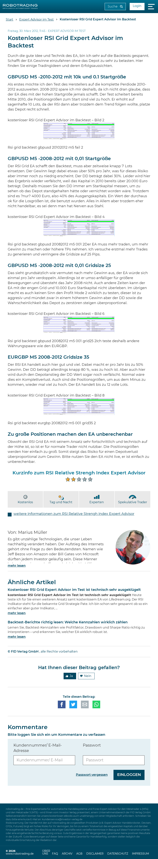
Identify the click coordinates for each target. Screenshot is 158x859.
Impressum (140, 853)
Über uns (46, 852)
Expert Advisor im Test (36, 19)
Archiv (67, 853)
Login (137, 5)
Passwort (92, 745)
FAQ (55, 853)
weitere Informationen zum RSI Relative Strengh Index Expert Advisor (73, 514)
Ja (71, 676)
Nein (87, 676)
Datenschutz (117, 853)
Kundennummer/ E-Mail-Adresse (37, 748)
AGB (79, 853)
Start (9, 19)
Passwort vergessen (92, 774)
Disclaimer (94, 853)
